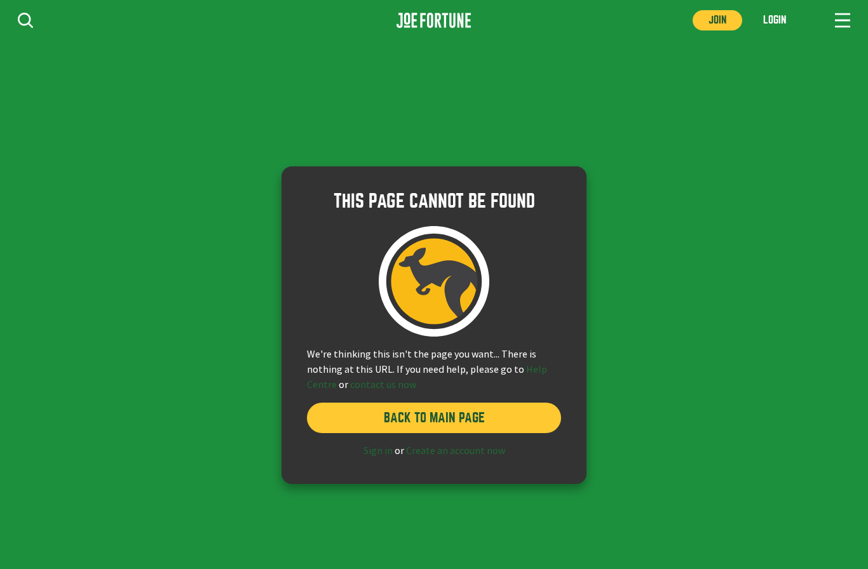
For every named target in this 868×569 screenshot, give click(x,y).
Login (774, 20)
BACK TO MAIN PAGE (434, 417)
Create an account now (455, 451)
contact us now (383, 384)
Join (717, 20)
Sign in (378, 451)
